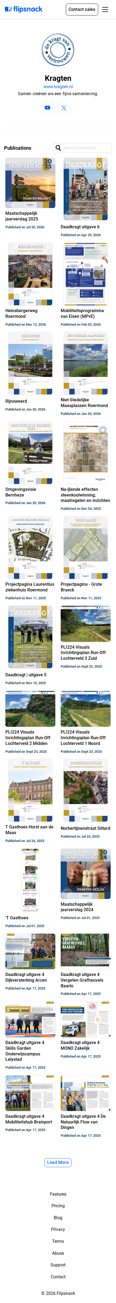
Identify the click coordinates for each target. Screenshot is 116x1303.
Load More (58, 1162)
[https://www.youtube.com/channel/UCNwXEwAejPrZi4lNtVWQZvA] (47, 107)
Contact (58, 1276)
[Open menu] (105, 9)
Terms (58, 1241)
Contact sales (82, 9)
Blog (58, 1217)
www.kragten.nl (58, 86)
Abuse (58, 1253)
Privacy (58, 1229)
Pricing (58, 1205)
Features (58, 1194)
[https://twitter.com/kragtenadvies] (63, 107)
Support (58, 1264)
